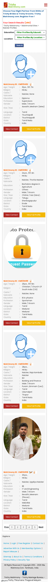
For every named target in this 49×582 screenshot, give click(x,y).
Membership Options (31, 548)
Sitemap (7, 556)
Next (41, 527)
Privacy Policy (10, 559)
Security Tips (24, 559)
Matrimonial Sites (29, 25)
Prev (6, 527)
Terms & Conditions (33, 556)
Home (6, 543)
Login (13, 543)
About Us (18, 556)
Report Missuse (10, 551)
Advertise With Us (11, 548)
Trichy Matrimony (12, 25)
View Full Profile (34, 129)
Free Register (24, 543)
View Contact (11, 129)
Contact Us (38, 543)
